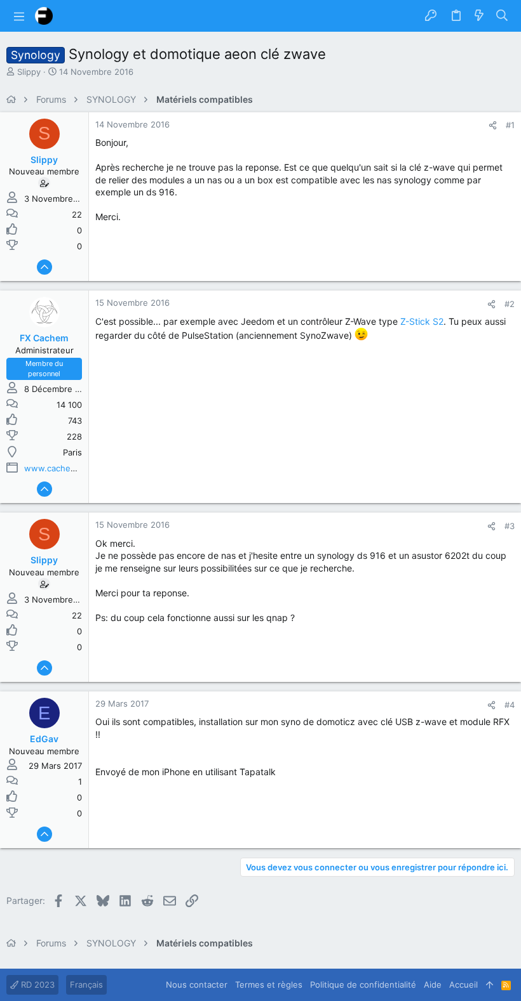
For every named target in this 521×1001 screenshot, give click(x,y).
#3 (509, 526)
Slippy (29, 72)
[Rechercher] (502, 15)
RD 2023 (36, 984)
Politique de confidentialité (363, 984)
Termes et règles (268, 984)
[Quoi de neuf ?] (479, 15)
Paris (72, 452)
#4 (509, 705)
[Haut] (489, 984)
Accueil (463, 984)
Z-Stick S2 (421, 321)
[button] (19, 15)
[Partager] (492, 125)
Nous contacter (196, 984)
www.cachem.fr (55, 468)
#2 (509, 304)
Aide (433, 984)
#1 (510, 125)
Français (86, 984)
